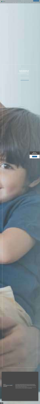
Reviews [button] (31, 2)
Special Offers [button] (33, 2)
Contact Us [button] (37, 2)
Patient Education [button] (27, 2)
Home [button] (13, 2)
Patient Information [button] (19, 2)
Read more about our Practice (25, 75)
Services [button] (23, 2)
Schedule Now (34, 156)
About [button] (15, 2)
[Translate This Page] (2, 403)
